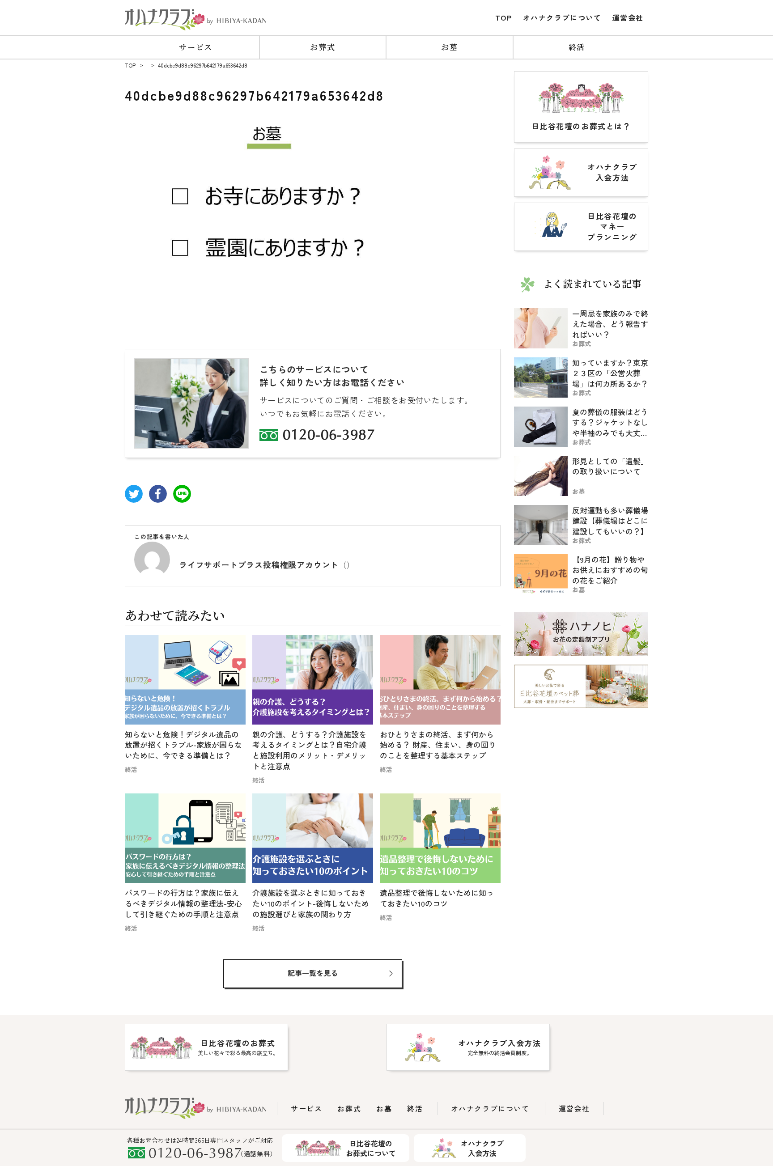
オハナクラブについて (562, 17)
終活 (577, 46)
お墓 (449, 46)
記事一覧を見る (313, 972)
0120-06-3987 (329, 436)
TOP (503, 17)
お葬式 (322, 46)
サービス (195, 46)
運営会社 (628, 17)
